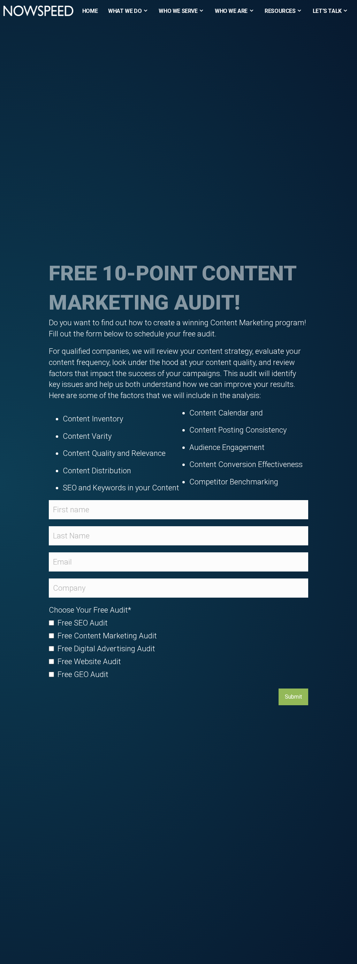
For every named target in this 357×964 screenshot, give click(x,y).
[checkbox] (178, 649)
